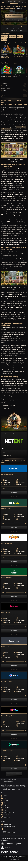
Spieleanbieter (5, 83)
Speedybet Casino (7, 750)
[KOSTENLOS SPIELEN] (6, 49)
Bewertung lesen (21, 29)
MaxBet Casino (6, 578)
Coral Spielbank (7, 474)
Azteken (19, 36)
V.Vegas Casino (6, 543)
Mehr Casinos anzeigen (14, 774)
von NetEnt (19, 8)
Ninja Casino (5, 647)
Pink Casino (5, 612)
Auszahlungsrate (5, 88)
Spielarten (3, 94)
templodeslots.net (14, 859)
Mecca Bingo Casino (8, 716)
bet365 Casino (6, 509)
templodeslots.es (8, 857)
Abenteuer (12, 36)
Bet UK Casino (6, 681)
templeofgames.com (21, 856)
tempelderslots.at (10, 856)
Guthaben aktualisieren (14, 29)
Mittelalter (4, 36)
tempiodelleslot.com (18, 857)
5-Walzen (4, 39)
